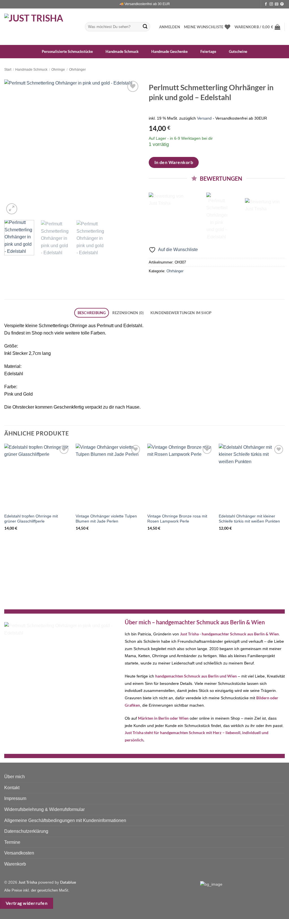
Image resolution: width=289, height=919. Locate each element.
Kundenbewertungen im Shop (180, 312)
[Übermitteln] (145, 27)
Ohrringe (58, 70)
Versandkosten (19, 853)
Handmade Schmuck (31, 70)
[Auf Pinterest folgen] (282, 4)
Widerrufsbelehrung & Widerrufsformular (44, 809)
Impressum (15, 798)
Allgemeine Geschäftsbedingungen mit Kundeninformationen (65, 820)
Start (7, 70)
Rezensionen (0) (128, 312)
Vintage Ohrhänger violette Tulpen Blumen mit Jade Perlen (106, 519)
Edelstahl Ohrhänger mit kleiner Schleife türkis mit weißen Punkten (249, 519)
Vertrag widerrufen (26, 903)
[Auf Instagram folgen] (271, 4)
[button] (169, 27)
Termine (12, 842)
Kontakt (11, 787)
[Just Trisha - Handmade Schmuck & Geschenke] (40, 26)
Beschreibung (92, 312)
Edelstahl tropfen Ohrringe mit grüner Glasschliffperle (31, 519)
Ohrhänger (77, 70)
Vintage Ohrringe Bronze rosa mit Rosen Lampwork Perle (177, 519)
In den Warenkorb (173, 162)
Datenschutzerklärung (26, 831)
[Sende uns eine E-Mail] (276, 4)
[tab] (91, 313)
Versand (204, 118)
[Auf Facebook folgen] (266, 4)
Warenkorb (15, 864)
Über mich (14, 776)
